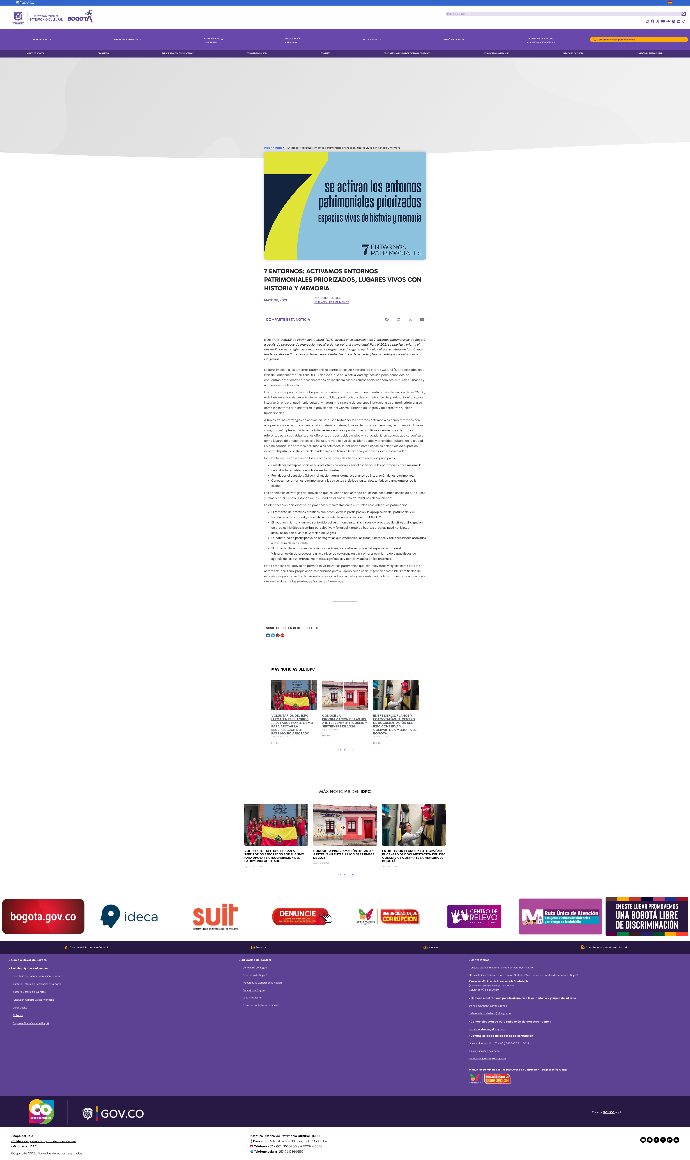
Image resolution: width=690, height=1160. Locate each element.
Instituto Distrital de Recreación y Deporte (37, 984)
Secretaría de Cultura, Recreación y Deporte (38, 976)
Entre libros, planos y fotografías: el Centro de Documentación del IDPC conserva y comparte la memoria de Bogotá (395, 724)
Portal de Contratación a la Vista (261, 1005)
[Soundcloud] (668, 21)
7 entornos (321, 298)
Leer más (275, 743)
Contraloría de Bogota (255, 967)
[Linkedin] (678, 21)
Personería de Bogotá (255, 975)
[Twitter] (273, 635)
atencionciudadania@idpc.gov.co (488, 1005)
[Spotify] (673, 21)
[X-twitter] (657, 21)
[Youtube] (663, 21)
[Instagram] (647, 21)
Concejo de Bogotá (253, 990)
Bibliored (18, 1015)
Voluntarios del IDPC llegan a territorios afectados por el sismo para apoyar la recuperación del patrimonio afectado (292, 724)
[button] (387, 320)
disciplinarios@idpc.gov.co (484, 1051)
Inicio (267, 147)
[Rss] (676, 1140)
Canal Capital (20, 1007)
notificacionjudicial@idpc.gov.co (487, 1058)
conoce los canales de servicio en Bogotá (554, 975)
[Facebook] (652, 21)
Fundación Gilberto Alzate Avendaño (33, 999)
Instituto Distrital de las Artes (29, 991)
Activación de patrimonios (331, 302)
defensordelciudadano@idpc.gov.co (490, 1013)
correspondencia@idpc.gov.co (487, 1029)
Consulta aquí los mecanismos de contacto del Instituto (501, 967)
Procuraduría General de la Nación (262, 982)
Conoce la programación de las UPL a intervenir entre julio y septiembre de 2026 (344, 720)
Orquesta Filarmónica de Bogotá (31, 1023)
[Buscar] (684, 14)
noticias (277, 147)
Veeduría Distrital (252, 997)
